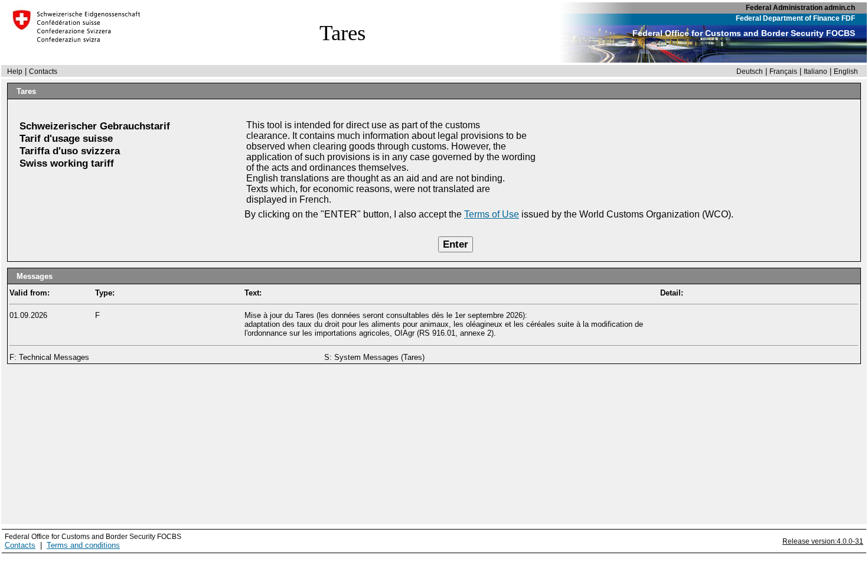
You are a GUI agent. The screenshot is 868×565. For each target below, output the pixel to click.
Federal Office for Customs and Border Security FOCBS (743, 33)
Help (14, 71)
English (846, 71)
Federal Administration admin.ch (800, 8)
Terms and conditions (83, 545)
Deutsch (749, 71)
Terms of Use (491, 214)
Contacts (43, 71)
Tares (342, 33)
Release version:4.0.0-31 (822, 541)
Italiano (815, 71)
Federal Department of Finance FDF (795, 18)
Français (783, 71)
